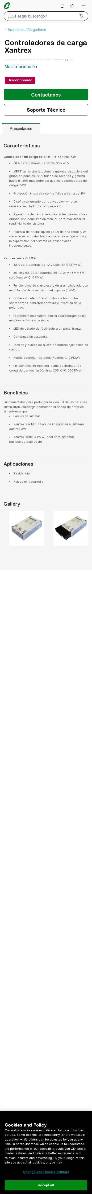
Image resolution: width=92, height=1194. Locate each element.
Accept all (46, 1185)
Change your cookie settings (46, 1172)
